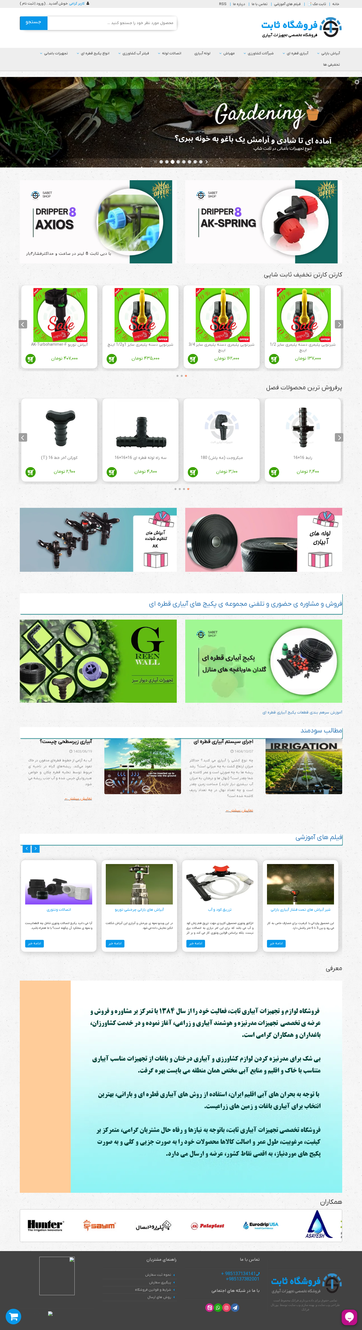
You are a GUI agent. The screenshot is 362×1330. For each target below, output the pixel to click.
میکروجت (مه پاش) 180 (222, 458)
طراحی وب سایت (329, 1305)
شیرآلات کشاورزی (261, 53)
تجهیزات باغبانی (56, 53)
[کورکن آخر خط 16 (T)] (60, 428)
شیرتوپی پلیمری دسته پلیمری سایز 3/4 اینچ (222, 347)
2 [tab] (180, 375)
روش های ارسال (159, 1297)
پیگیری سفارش (160, 1282)
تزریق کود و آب (220, 909)
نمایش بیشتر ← (239, 810)
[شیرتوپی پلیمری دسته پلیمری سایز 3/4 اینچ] (223, 315)
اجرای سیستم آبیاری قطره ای (223, 741)
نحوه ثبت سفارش (158, 1275)
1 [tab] (185, 375)
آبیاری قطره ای (297, 53)
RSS (223, 4)
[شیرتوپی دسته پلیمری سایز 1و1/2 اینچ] (142, 315)
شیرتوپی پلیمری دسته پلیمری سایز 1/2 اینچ (303, 347)
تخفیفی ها (331, 64)
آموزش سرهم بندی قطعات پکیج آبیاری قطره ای (302, 712)
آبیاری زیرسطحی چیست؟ (66, 741)
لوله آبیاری (202, 53)
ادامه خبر (276, 943)
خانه (335, 4)
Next (23, 324)
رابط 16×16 (302, 458)
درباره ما (239, 4)
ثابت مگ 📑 (316, 4)
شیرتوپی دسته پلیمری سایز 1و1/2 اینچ (140, 344)
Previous (339, 324)
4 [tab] (174, 488)
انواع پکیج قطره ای (95, 53)
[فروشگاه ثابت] (300, 27)
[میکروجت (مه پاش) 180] (223, 428)
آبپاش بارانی (330, 53)
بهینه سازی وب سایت (301, 1305)
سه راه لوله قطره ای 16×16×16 (141, 458)
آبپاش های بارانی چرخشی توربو (139, 909)
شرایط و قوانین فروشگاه (153, 1290)
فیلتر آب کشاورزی (135, 53)
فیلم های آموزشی (287, 4)
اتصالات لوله (171, 53)
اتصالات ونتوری (59, 909)
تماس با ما (260, 4)
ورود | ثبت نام (33, 3)
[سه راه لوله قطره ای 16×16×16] (142, 428)
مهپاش (229, 53)
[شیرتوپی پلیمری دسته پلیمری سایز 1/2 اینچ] (304, 315)
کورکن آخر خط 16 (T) (59, 458)
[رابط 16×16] (304, 428)
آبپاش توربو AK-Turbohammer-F (59, 344)
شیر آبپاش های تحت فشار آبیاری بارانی (301, 909)
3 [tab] (176, 375)
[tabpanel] (302, 328)
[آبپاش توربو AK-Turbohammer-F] (60, 315)
